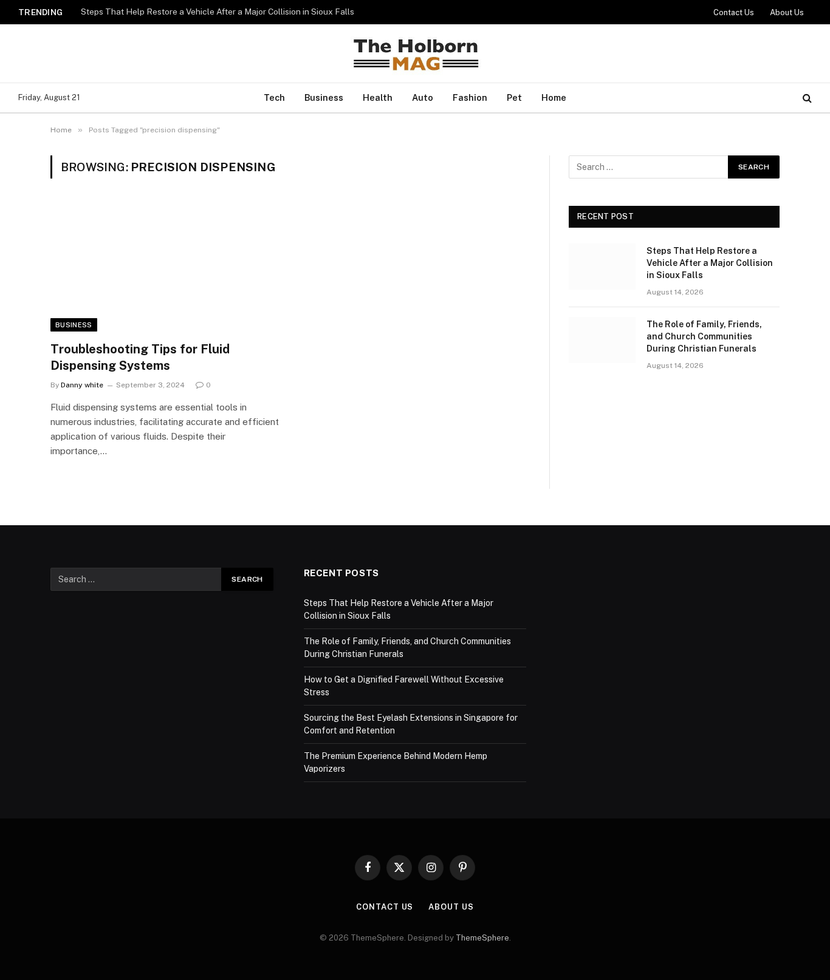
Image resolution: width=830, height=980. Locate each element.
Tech (274, 97)
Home (553, 97)
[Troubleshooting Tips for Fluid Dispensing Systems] (164, 267)
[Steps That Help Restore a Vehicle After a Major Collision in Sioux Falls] (602, 266)
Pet (514, 97)
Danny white (82, 385)
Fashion (470, 97)
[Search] (806, 98)
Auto (422, 97)
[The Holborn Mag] (415, 53)
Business (323, 97)
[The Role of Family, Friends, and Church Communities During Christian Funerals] (602, 340)
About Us (787, 12)
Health (378, 97)
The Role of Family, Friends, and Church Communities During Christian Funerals (704, 336)
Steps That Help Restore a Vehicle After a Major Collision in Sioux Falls (217, 11)
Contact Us (733, 12)
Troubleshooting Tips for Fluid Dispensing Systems (140, 357)
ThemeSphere (482, 937)
